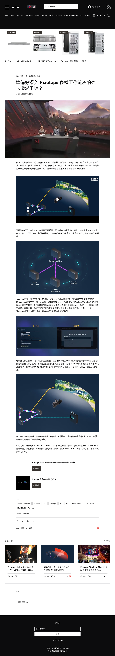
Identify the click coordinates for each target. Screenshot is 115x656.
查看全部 (107, 541)
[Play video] (57, 199)
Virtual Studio (76, 503)
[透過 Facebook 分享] (17, 521)
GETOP (15, 7)
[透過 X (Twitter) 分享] (22, 521)
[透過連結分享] (33, 521)
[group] (57, 43)
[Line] (94, 15)
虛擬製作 (37, 503)
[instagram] (104, 15)
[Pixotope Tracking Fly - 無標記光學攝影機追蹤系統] (94, 554)
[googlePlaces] (101, 15)
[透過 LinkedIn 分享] (28, 521)
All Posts (8, 61)
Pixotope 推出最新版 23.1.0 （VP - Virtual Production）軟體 (20, 568)
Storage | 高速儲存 (69, 61)
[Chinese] (29, 6)
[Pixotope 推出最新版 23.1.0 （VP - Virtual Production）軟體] (21, 554)
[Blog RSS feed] (109, 6)
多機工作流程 (90, 503)
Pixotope (53, 503)
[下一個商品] (111, 43)
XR (61, 503)
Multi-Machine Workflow (25, 508)
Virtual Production (25, 61)
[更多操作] (97, 76)
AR (67, 503)
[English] (34, 6)
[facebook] (97, 15)
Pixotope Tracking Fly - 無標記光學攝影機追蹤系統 (93, 568)
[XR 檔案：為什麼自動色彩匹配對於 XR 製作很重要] (57, 554)
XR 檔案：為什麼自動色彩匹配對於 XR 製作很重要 (57, 568)
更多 (84, 61)
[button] (108, 15)
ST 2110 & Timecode (47, 61)
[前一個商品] (3, 43)
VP (45, 503)
